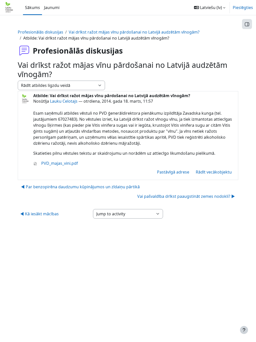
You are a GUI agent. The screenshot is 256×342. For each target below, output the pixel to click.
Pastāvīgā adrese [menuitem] (173, 172)
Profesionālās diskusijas (40, 32)
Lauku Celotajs (64, 101)
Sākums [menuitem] (32, 7)
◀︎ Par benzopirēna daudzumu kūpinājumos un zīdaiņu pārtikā (80, 187)
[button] (209, 7)
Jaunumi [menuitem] (52, 7)
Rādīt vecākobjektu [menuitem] (214, 172)
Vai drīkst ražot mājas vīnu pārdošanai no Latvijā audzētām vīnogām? (134, 32)
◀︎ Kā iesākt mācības (39, 214)
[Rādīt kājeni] (244, 330)
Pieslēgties (243, 7)
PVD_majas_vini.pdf (59, 163)
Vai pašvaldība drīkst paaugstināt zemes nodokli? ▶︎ (186, 196)
